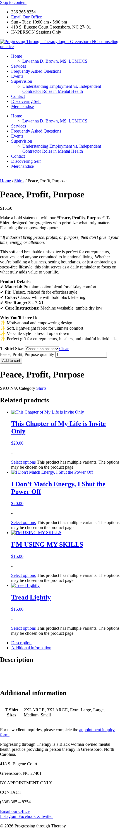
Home (16, 56)
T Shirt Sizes (12, 348)
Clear (64, 348)
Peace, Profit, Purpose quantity (27, 354)
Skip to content (13, 2)
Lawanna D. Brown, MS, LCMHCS (54, 61)
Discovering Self (26, 101)
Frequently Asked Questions (36, 71)
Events (17, 76)
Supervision (21, 81)
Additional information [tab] (31, 647)
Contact (18, 96)
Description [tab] (21, 642)
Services (18, 66)
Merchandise (22, 106)
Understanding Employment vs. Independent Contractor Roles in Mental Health (61, 89)
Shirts (19, 180)
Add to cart (11, 360)
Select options (23, 462)
